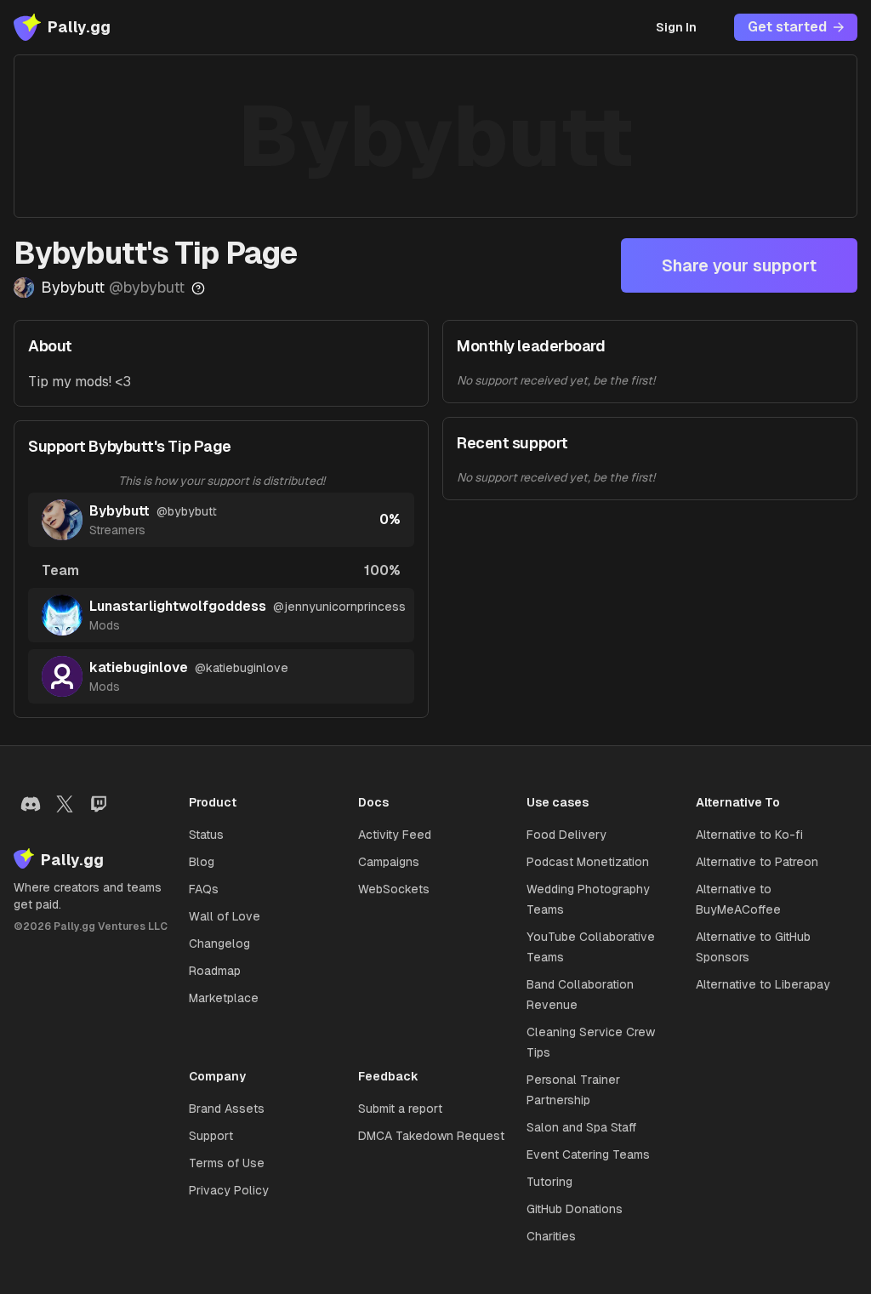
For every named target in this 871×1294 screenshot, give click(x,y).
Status (206, 834)
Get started (787, 27)
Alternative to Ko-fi (749, 834)
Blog (201, 862)
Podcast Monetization (588, 862)
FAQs (204, 889)
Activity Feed (394, 834)
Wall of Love (224, 916)
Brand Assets (227, 1108)
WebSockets (394, 889)
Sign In (676, 27)
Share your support (739, 265)
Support (211, 1136)
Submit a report (400, 1108)
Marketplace (224, 998)
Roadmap (215, 971)
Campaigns (388, 862)
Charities (551, 1236)
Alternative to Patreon (757, 862)
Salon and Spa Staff (581, 1127)
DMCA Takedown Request (431, 1136)
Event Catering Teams (588, 1154)
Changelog (219, 943)
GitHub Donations (575, 1209)
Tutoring (549, 1182)
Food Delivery (566, 834)
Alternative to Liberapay (763, 984)
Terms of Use (227, 1163)
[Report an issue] (198, 288)
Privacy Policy (229, 1190)
